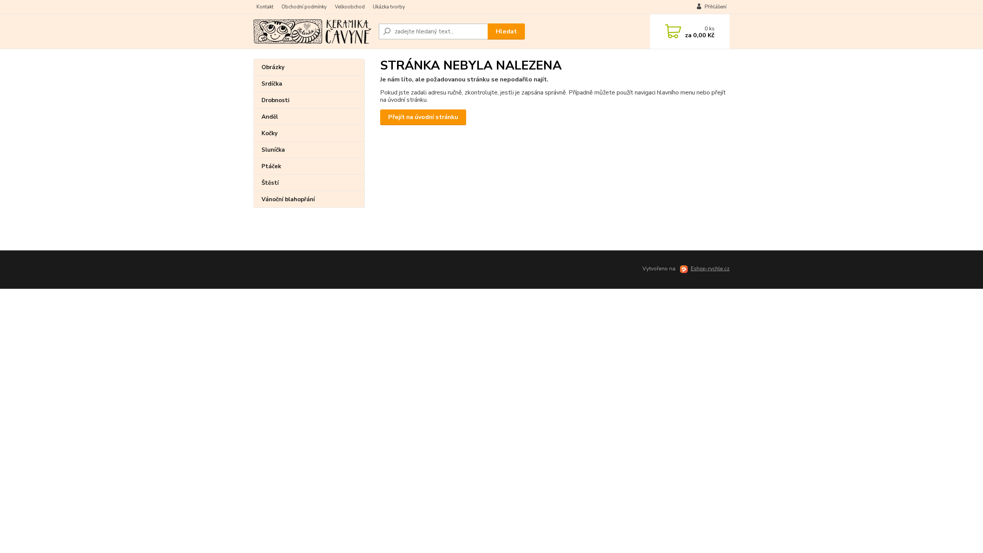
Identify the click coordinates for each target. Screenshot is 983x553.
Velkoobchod (350, 6)
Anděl (269, 117)
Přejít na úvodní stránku (423, 117)
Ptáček (271, 166)
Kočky (269, 133)
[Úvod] (312, 31)
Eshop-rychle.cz (710, 268)
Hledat (506, 31)
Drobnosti (275, 100)
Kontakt (265, 6)
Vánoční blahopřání (288, 199)
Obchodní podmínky (304, 6)
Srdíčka (271, 84)
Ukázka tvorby (389, 6)
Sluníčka (273, 150)
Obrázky (273, 67)
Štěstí (270, 183)
